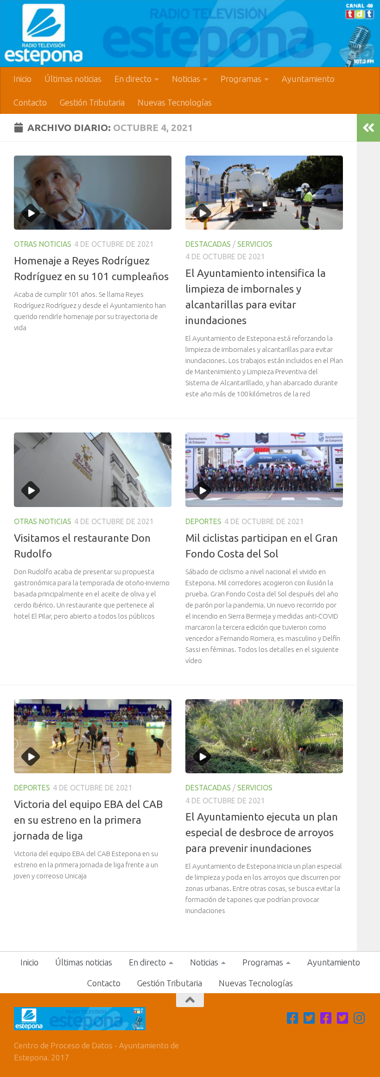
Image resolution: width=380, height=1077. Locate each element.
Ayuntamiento (308, 78)
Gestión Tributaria (92, 102)
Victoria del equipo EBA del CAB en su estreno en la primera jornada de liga (88, 819)
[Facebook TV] (292, 1018)
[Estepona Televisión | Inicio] (190, 33)
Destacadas (208, 244)
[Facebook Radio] (326, 1018)
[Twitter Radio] (342, 1018)
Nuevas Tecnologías (175, 102)
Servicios (254, 244)
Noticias (186, 78)
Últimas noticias (72, 78)
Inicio (22, 78)
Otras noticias (42, 244)
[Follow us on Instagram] (359, 1018)
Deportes (203, 521)
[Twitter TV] (309, 1018)
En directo (133, 78)
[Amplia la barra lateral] (368, 128)
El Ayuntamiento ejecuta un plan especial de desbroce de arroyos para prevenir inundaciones (261, 832)
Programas (241, 78)
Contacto (30, 102)
